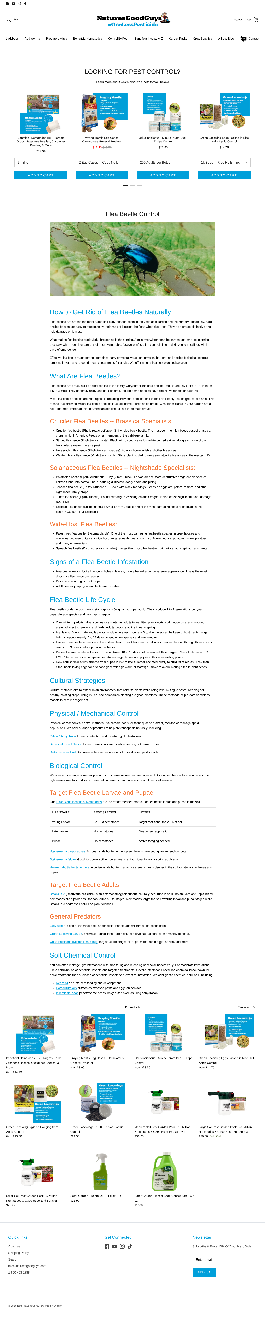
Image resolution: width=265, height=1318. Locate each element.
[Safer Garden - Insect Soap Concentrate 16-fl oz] (165, 1171)
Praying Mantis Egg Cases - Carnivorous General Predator (102, 139)
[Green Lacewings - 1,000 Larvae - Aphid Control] (100, 1103)
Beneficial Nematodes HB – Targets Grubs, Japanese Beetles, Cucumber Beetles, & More (41, 141)
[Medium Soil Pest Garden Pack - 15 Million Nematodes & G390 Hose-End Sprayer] (165, 1103)
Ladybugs (56, 925)
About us (14, 1246)
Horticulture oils (66, 988)
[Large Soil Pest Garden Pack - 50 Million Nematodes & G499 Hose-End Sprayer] (229, 1103)
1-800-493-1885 (19, 1272)
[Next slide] (255, 138)
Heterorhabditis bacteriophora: (70, 867)
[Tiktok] (25, 3)
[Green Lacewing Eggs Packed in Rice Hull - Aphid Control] (229, 1034)
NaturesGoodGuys (27, 1305)
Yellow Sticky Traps (63, 736)
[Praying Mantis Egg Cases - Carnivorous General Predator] (100, 1034)
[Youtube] (13, 3)
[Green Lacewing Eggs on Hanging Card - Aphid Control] (36, 1103)
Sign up (204, 1272)
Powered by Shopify (50, 1305)
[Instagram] (19, 3)
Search (13, 1259)
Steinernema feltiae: (63, 859)
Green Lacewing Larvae (66, 933)
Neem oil (62, 983)
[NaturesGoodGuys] (132, 19)
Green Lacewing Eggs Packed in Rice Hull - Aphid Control (224, 139)
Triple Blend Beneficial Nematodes (79, 802)
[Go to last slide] (10, 138)
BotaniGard (57, 894)
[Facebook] (7, 3)
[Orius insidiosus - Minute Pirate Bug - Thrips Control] (165, 1034)
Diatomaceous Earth (63, 752)
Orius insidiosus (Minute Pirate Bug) (74, 942)
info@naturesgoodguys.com (27, 1266)
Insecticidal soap (67, 993)
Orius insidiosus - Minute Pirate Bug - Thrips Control (163, 139)
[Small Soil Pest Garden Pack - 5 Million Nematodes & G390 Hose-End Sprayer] (36, 1171)
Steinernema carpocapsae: (68, 851)
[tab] (125, 185)
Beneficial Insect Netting (66, 744)
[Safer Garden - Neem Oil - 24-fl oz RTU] (100, 1171)
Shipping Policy (18, 1253)
